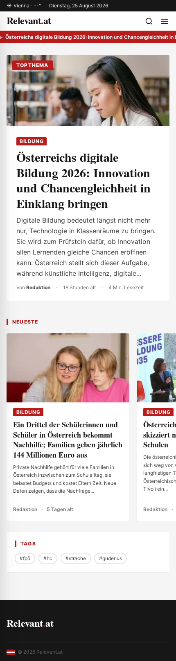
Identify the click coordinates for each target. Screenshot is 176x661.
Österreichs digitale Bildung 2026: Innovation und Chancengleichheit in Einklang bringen (83, 180)
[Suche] (149, 21)
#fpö (25, 558)
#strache (75, 558)
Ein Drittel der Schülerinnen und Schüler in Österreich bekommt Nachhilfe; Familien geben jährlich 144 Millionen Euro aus (67, 439)
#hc (47, 558)
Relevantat (30, 623)
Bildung (31, 141)
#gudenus (110, 558)
